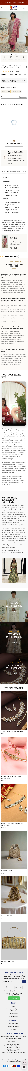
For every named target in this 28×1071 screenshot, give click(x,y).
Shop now (14, 611)
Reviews (13, 1029)
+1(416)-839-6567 (14, 995)
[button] (24, 1062)
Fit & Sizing (5, 171)
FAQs (13, 1006)
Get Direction (12, 1041)
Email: (6, 991)
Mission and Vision (13, 1026)
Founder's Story (13, 1023)
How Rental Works (15, 171)
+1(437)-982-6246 (16, 993)
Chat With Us (15, 998)
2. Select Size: (5, 97)
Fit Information (13, 1016)
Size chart (24, 97)
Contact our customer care (14, 146)
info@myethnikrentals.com (16, 991)
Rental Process (13, 1013)
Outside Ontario (16, 91)
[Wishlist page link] (2, 8)
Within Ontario (6, 91)
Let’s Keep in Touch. (14, 972)
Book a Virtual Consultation (17, 248)
